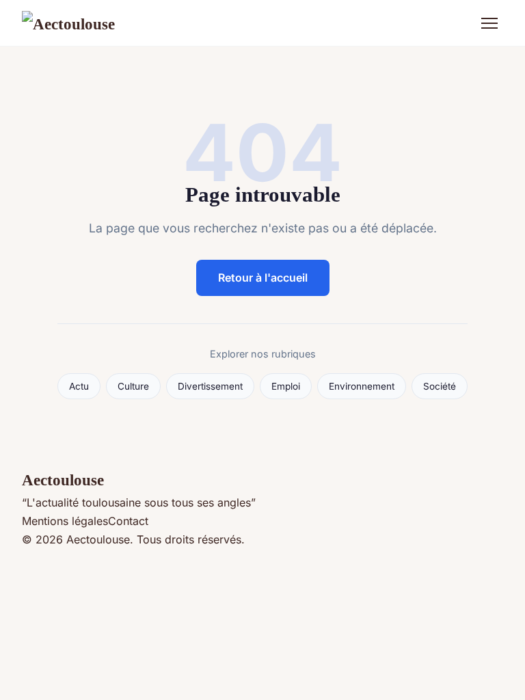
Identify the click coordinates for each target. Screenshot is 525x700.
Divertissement (210, 386)
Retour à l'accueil (263, 277)
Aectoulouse (63, 480)
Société (439, 386)
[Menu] (489, 23)
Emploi (285, 386)
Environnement (361, 386)
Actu (79, 386)
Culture (133, 386)
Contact (128, 521)
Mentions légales (65, 521)
